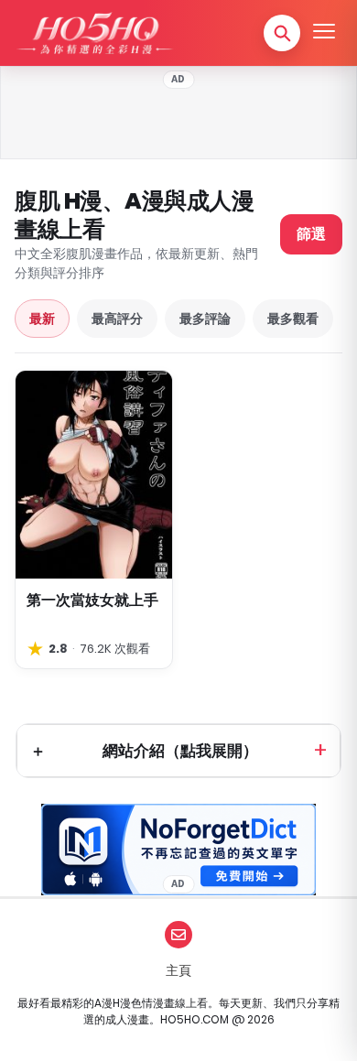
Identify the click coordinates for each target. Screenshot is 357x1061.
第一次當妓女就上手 (92, 600)
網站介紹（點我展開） (180, 751)
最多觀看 (293, 318)
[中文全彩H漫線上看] (94, 33)
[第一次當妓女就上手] (94, 475)
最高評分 (117, 318)
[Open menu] (324, 33)
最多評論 (205, 318)
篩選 (311, 233)
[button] (282, 33)
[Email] (178, 934)
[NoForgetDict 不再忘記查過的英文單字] (178, 849)
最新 (42, 318)
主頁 (178, 970)
